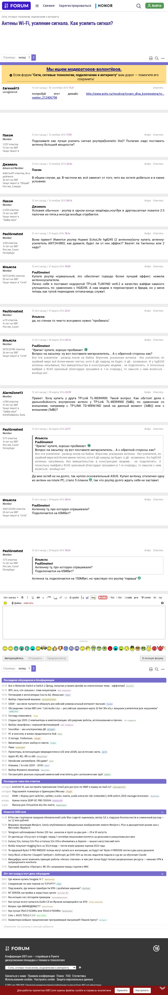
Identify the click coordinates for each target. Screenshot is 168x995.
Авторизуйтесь (14, 658)
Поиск (60, 976)
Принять (122, 990)
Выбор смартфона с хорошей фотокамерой (33, 724)
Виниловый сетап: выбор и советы (28, 742)
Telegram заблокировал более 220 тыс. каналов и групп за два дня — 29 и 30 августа (57, 832)
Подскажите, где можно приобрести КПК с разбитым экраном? (44, 888)
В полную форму (152, 658)
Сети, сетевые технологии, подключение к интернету (30, 16)
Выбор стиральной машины (24, 699)
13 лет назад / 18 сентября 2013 (53, 87)
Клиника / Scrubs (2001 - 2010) (25, 765)
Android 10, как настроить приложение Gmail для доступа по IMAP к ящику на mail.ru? (61, 787)
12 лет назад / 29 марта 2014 (51, 499)
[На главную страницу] (16, 6)
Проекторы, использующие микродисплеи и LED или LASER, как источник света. (54, 751)
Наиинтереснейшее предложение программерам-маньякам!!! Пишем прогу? (53, 919)
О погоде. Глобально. (20, 738)
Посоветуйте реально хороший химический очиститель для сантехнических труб (55, 774)
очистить (28, 603)
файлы (18, 603)
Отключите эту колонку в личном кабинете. (29, 926)
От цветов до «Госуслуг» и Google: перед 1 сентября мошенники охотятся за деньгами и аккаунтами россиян (71, 836)
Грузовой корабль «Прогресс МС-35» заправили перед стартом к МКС (48, 866)
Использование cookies (18, 979)
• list (112, 597)
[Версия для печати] (151, 58)
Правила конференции (41, 976)
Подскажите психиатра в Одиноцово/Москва (38, 791)
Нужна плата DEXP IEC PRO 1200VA (31, 800)
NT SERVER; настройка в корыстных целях (32, 892)
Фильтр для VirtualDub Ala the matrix (33, 805)
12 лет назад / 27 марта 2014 (51, 233)
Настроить (142, 990)
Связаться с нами (15, 976)
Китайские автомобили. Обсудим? (28, 760)
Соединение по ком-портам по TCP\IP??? (32, 883)
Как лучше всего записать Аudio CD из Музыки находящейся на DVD (47, 901)
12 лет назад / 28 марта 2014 (51, 340)
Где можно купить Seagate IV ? (25, 879)
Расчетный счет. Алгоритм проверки (29, 897)
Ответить (158, 87)
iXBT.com (11, 985)
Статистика (79, 976)
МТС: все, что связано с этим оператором (32, 690)
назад (22, 57)
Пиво (11, 747)
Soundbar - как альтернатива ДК (27, 729)
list (119, 597)
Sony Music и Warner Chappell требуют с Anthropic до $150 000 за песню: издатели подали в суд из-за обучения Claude (77, 854)
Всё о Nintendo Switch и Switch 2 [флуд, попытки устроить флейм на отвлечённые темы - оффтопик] (66, 685)
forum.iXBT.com (83, 985)
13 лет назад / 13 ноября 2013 (52, 134)
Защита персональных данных (75, 979)
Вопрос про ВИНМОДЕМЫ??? (24, 906)
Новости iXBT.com (15, 811)
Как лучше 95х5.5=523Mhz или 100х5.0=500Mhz (34, 910)
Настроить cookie (44, 979)
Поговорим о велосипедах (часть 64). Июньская (36, 694)
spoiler (75, 597)
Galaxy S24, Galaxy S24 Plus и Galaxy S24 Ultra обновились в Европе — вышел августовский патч (64, 841)
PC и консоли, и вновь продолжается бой (32, 733)
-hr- (155, 597)
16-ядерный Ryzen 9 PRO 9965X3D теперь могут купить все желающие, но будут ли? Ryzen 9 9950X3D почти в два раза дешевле (81, 850)
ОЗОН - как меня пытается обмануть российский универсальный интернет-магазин (56, 703)
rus (160, 597)
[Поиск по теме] (157, 58)
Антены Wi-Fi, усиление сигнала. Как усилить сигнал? (57, 22)
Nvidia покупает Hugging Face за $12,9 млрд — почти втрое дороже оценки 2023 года (56, 845)
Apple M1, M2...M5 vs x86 (21, 756)
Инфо (147, 134)
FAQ (68, 976)
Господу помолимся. (20, 715)
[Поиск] (138, 5)
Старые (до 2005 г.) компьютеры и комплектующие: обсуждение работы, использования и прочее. (65, 720)
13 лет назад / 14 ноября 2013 (52, 200)
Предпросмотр (56, 658)
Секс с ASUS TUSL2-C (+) (21, 915)
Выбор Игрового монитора (24, 770)
